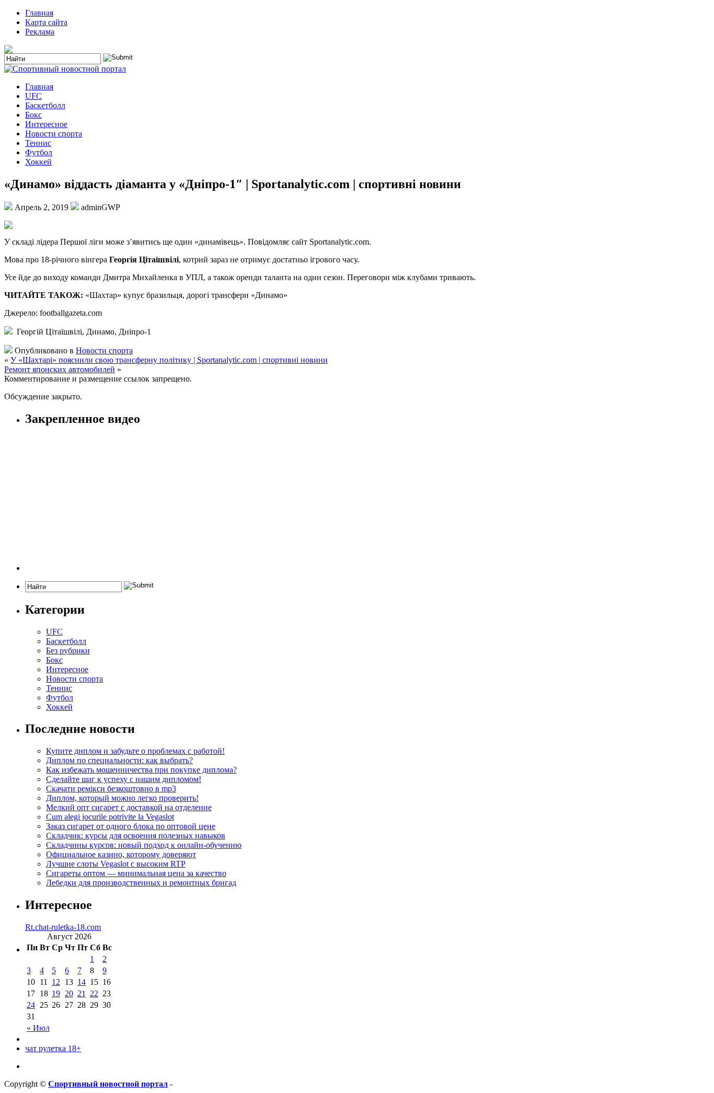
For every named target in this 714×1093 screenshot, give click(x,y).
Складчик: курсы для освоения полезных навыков (135, 835)
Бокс (33, 114)
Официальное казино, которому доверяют (121, 854)
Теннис (38, 143)
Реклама (39, 31)
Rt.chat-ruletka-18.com (63, 927)
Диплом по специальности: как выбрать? (119, 760)
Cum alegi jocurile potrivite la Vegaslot (110, 816)
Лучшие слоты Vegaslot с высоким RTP (116, 863)
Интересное (46, 124)
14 (81, 981)
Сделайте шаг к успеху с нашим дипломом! (123, 779)
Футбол (38, 152)
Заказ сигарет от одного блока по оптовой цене (130, 826)
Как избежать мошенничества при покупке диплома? (141, 769)
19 (56, 993)
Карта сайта (46, 22)
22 (94, 993)
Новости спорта (53, 133)
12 (56, 981)
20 (69, 993)
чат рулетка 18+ (53, 1048)
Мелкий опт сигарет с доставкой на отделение (129, 807)
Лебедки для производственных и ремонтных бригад (141, 882)
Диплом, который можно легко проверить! (122, 797)
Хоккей (38, 161)
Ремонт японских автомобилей (59, 369)
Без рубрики (68, 650)
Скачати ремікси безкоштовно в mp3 (111, 788)
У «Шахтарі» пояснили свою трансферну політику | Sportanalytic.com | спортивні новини (169, 359)
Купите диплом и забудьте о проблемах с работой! (135, 750)
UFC (33, 95)
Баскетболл (45, 105)
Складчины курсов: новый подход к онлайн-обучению (143, 845)
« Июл (38, 1027)
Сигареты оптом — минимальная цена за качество (136, 873)
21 (81, 993)
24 (31, 1004)
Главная (39, 12)
